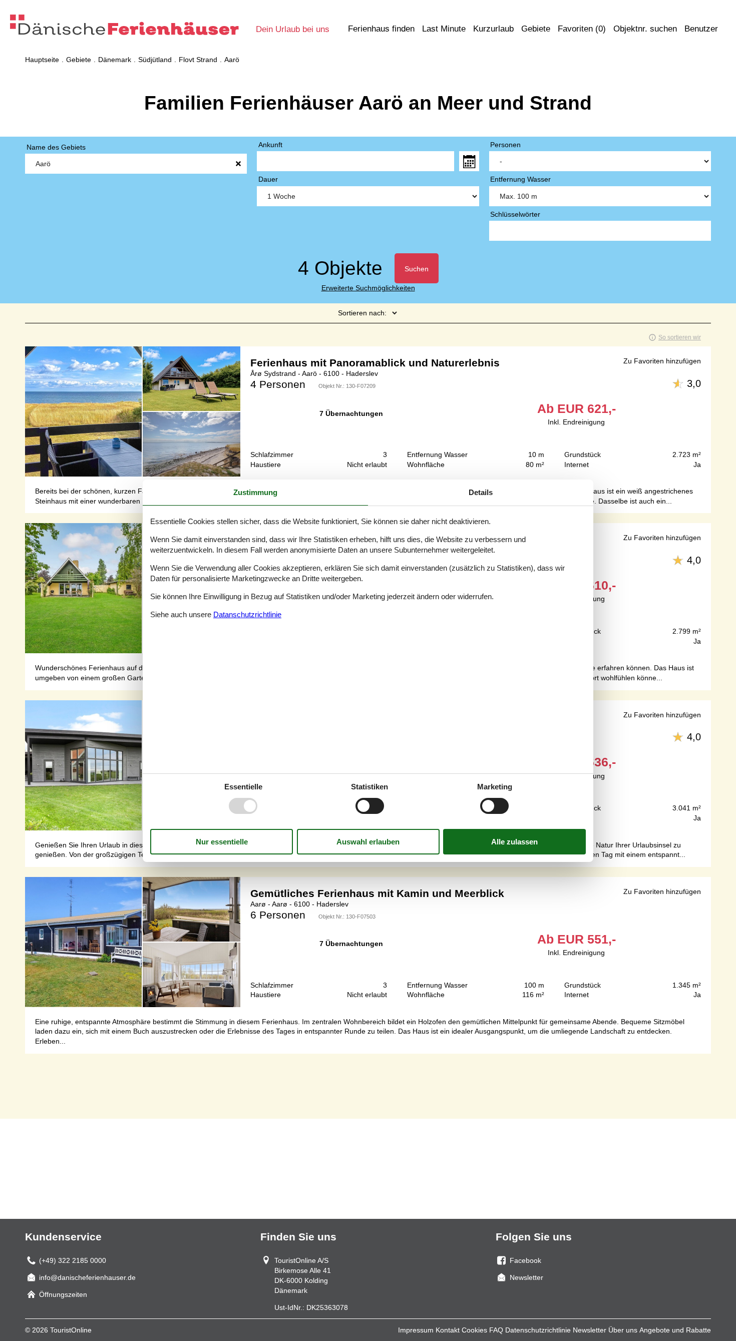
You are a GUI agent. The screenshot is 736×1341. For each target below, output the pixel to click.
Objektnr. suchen (645, 29)
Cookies (474, 1330)
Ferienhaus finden (381, 29)
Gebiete (535, 29)
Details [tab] (481, 492)
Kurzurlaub (493, 29)
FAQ (496, 1330)
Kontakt (448, 1330)
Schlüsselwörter (515, 214)
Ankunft (270, 145)
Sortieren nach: (362, 313)
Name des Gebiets (56, 147)
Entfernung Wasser (520, 179)
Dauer (268, 179)
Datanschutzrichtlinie (247, 614)
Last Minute (444, 29)
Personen (505, 145)
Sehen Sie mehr (368, 411)
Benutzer (701, 29)
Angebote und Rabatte (675, 1330)
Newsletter (589, 1330)
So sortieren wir (679, 337)
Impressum (416, 1330)
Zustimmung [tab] (255, 492)
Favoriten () (582, 29)
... (469, 161)
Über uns (622, 1330)
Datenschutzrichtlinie (538, 1330)
